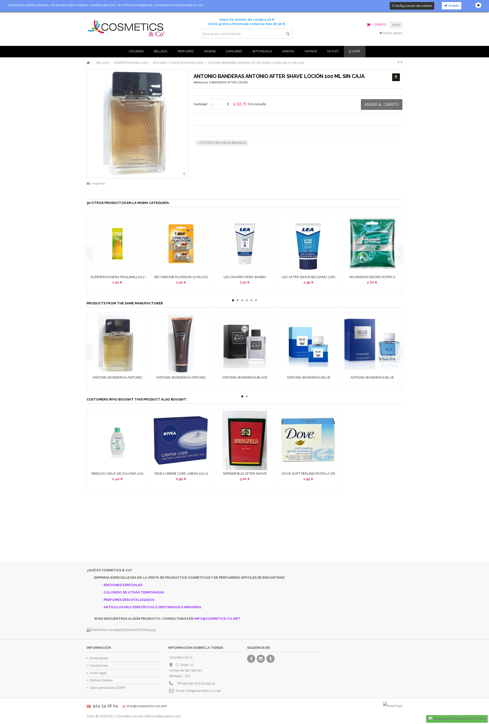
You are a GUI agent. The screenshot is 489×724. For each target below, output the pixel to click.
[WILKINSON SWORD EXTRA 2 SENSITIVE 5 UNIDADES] (372, 244)
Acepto (453, 5)
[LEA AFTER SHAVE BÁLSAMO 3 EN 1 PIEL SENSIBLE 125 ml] (308, 244)
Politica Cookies (101, 680)
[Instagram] (261, 659)
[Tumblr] (270, 659)
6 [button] (256, 300)
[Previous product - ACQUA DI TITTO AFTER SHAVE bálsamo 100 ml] (398, 62)
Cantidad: (201, 104)
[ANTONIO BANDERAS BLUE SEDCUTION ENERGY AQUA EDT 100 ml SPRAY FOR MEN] (308, 344)
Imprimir (98, 183)
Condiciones (98, 665)
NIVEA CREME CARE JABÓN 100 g (181, 473)
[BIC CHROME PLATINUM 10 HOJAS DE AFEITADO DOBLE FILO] (181, 244)
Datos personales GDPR (107, 688)
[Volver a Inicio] (88, 63)
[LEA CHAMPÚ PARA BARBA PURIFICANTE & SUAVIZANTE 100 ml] (245, 244)
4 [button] (247, 300)
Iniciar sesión (392, 33)
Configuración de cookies (412, 6)
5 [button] (251, 300)
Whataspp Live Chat (467, 718)
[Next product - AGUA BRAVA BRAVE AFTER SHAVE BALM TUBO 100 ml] (401, 62)
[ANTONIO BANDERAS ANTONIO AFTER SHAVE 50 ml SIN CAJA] (117, 344)
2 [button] (238, 300)
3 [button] (242, 300)
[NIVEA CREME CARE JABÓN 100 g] (181, 440)
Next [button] (399, 254)
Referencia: (201, 82)
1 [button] (233, 300)
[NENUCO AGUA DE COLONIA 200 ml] (117, 440)
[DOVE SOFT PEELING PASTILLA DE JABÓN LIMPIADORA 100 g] (308, 440)
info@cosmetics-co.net (203, 691)
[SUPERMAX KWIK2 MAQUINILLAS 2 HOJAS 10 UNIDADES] (117, 244)
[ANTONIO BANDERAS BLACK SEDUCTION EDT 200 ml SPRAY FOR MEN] (245, 344)
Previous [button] (89, 254)
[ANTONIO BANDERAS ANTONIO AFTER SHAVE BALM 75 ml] (181, 344)
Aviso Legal (98, 673)
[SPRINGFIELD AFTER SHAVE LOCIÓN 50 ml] (245, 440)
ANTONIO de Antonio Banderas (223, 143)
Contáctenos (98, 658)
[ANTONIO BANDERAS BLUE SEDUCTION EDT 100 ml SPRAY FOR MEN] (372, 344)
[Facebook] (251, 659)
